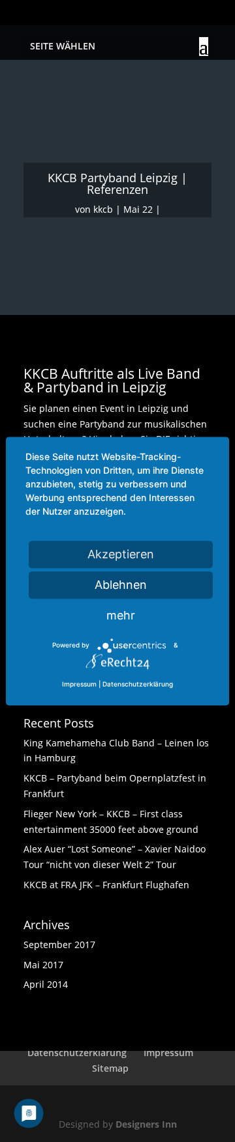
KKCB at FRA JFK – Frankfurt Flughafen (106, 884)
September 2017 (59, 944)
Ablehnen (121, 584)
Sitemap (110, 1068)
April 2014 (46, 984)
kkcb (103, 209)
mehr (120, 615)
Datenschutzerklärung (77, 1052)
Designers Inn (146, 1124)
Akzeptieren (120, 554)
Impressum (168, 1052)
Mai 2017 (43, 964)
